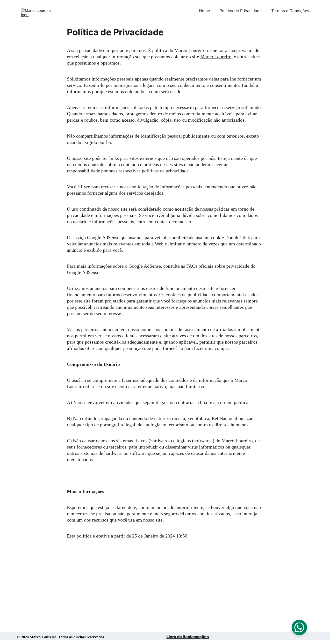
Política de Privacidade (241, 10)
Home (204, 10)
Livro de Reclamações (187, 636)
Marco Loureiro (215, 56)
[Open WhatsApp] (299, 627)
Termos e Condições (290, 10)
